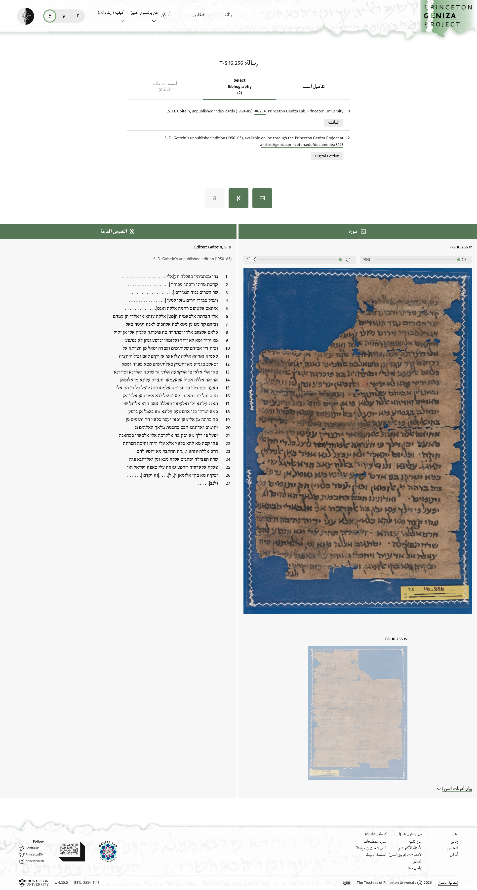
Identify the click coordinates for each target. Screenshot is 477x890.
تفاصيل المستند (313, 86)
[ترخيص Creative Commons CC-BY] (347, 883)
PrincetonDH (34, 854)
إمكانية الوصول (448, 882)
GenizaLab (33, 848)
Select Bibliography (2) (240, 86)
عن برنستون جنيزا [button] (143, 12)
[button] (448, 18)
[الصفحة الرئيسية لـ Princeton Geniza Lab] (104, 851)
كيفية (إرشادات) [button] (111, 12)
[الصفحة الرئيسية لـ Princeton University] (34, 883)
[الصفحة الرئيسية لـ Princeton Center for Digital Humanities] (67, 851)
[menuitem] (238, 17)
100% (366, 260)
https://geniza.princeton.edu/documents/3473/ (302, 144)
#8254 (260, 111)
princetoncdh (35, 861)
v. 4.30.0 (61, 882)
